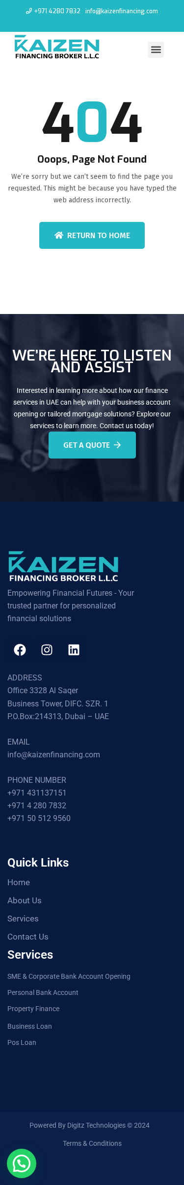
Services (23, 918)
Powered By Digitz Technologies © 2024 (89, 1125)
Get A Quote (86, 445)
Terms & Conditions (92, 1143)
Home (18, 882)
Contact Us (28, 937)
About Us (24, 900)
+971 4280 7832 (57, 11)
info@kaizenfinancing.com (121, 11)
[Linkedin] (73, 649)
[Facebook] (19, 649)
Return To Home (98, 235)
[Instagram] (46, 649)
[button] (156, 50)
